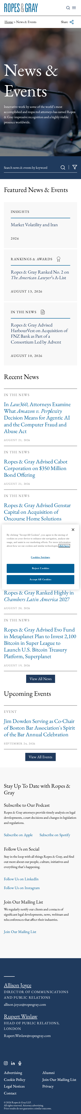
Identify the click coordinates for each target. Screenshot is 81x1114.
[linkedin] (13, 1064)
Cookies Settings (40, 557)
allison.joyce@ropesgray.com (25, 1004)
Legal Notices (14, 1086)
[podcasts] (20, 1064)
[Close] (73, 529)
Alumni (48, 1072)
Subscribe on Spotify (55, 834)
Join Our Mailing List (20, 931)
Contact (10, 1093)
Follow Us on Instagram (22, 887)
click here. (64, 546)
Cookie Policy (14, 1079)
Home (9, 22)
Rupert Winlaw (20, 1016)
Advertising (13, 1072)
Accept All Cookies (40, 579)
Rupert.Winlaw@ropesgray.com (27, 1035)
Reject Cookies (40, 568)
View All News (41, 678)
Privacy (48, 1086)
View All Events (40, 756)
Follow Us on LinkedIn (21, 878)
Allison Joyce (17, 985)
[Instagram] (6, 1064)
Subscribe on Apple (18, 834)
